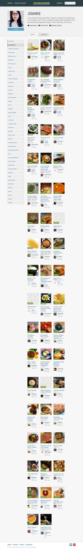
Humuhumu (34, 255)
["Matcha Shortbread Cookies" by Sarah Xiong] (32, 100)
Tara (46, 204)
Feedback (28, 544)
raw (9, 153)
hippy (9, 116)
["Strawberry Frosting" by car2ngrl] (32, 327)
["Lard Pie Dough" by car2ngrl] (59, 130)
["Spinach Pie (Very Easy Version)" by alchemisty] (32, 130)
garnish (10, 108)
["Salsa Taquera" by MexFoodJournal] (32, 519)
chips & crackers (12, 78)
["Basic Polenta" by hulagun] (32, 382)
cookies (10, 90)
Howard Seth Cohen (48, 451)
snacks (10, 187)
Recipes (32, 34)
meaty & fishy (11, 135)
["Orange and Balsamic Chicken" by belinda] (32, 409)
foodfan (33, 283)
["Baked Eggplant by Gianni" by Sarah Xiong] (59, 71)
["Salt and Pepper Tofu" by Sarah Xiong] (32, 158)
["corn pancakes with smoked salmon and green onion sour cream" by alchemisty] (46, 158)
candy (10, 75)
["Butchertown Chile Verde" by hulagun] (46, 409)
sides (9, 176)
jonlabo (33, 229)
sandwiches (11, 165)
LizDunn (59, 505)
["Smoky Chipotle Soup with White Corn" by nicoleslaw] (32, 492)
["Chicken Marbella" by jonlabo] (59, 382)
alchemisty (48, 84)
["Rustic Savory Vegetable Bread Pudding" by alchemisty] (46, 299)
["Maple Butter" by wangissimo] (59, 218)
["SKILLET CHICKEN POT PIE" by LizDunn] (59, 492)
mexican (10, 138)
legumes (10, 131)
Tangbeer (60, 203)
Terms (21, 544)
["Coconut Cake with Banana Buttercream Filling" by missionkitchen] (59, 299)
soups (9, 191)
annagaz (47, 256)
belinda (59, 340)
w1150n (47, 505)
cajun (10, 67)
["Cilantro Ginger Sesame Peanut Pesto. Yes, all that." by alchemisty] (32, 188)
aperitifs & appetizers (14, 48)
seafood (10, 172)
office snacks (12, 146)
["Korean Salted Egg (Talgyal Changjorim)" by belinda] (46, 354)
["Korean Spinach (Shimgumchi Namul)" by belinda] (59, 327)
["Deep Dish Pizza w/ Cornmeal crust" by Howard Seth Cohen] (46, 438)
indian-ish (11, 127)
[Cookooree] (41, 6)
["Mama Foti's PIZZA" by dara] (59, 270)
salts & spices (11, 161)
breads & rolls (12, 56)
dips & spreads (12, 97)
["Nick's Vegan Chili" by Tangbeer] (32, 354)
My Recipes (11, 41)
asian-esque (11, 52)
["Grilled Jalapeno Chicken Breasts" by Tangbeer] (46, 382)
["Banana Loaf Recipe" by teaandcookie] (59, 158)
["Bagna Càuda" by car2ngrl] (59, 438)
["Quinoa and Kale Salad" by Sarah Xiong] (59, 45)
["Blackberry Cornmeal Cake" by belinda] (59, 409)
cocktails (10, 86)
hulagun (33, 394)
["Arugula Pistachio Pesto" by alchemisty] (46, 100)
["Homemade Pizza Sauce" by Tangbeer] (46, 327)
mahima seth (47, 57)
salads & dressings (13, 157)
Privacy (15, 544)
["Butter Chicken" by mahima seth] (46, 45)
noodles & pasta (12, 142)
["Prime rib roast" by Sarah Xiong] (46, 130)
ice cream (10, 120)
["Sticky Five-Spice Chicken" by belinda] (32, 438)
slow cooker (11, 180)
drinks (10, 101)
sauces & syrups (12, 168)
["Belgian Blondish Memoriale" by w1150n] (46, 492)
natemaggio (61, 368)
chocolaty (11, 82)
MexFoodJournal (36, 56)
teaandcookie (61, 169)
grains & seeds (12, 112)
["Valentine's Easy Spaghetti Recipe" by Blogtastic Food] (46, 519)
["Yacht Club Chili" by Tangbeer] (32, 466)
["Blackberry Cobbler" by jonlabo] (46, 466)
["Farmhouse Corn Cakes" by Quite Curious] (59, 466)
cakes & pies (11, 71)
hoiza (46, 285)
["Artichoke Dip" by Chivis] (32, 299)
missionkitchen (62, 313)
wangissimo (61, 229)
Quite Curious (59, 478)
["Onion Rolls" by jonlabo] (32, 218)
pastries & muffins (13, 150)
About (9, 544)
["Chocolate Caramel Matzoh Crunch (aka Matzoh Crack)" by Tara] (46, 188)
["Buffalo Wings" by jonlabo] (46, 218)
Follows (43, 34)
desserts (10, 93)
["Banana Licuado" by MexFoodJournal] (32, 45)
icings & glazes (12, 123)
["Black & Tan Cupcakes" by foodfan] (32, 270)
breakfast (11, 60)
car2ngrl (60, 141)
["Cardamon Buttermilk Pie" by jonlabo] (59, 243)
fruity (10, 105)
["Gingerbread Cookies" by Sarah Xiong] (32, 71)
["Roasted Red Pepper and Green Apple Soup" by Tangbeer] (59, 188)
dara (58, 282)
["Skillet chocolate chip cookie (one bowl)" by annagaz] (46, 243)
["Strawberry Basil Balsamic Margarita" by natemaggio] (59, 354)
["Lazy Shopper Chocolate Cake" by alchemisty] (46, 71)
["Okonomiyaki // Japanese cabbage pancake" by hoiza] (46, 270)
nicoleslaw (34, 505)
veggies (10, 202)
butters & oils (12, 63)
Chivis (33, 310)
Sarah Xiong (59, 57)
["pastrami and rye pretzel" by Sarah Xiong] (59, 100)
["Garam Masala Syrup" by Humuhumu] (32, 243)
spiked (10, 195)
